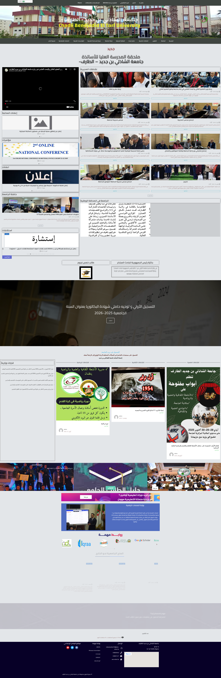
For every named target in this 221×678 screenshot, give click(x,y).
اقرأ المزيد (217, 450)
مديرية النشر (51, 41)
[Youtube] (67, 647)
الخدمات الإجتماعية (64, 41)
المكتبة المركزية (120, 41)
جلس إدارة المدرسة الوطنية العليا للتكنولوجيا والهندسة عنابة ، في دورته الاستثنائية (115, 150)
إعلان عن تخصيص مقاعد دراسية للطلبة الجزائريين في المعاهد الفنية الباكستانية (78, 581)
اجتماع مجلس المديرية (186, 120)
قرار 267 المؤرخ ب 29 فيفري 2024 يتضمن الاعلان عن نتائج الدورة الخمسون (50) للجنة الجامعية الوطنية (27, 369)
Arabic (20, 1)
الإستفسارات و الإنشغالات (92, 3)
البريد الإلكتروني (124, 3)
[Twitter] (72, 647)
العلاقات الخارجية (143, 41)
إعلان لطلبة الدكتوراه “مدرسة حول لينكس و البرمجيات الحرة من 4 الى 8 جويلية (40, 185)
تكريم (186, 181)
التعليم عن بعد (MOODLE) (110, 3)
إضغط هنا (128, 274)
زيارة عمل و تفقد (115, 89)
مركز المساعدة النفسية (94, 41)
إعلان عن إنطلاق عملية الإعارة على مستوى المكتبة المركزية (40, 131)
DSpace (80, 3)
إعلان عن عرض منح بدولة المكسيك (113, 580)
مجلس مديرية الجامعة (115, 120)
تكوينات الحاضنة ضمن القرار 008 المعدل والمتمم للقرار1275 (57, 214)
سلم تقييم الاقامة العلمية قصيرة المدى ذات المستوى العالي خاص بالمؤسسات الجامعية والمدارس (29, 380)
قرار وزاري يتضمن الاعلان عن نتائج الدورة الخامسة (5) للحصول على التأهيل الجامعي (32, 389)
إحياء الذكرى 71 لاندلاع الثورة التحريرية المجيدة (149, 410)
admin (175, 453)
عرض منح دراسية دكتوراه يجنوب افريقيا (144, 580)
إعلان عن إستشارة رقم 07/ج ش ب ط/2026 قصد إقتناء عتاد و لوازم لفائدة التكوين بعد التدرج (40, 248)
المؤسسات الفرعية (78, 41)
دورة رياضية (104, 423)
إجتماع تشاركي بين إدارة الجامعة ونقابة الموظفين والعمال (185, 150)
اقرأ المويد (185, 98)
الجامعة (163, 41)
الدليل (134, 3)
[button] (39, 136)
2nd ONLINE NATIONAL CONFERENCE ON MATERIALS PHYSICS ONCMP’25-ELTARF (40, 158)
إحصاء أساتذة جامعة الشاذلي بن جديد (110, 358)
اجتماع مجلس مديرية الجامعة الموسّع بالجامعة (115, 181)
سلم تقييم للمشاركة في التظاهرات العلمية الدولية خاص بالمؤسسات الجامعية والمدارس (31, 384)
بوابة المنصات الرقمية (135, 505)
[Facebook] (76, 647)
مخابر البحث (131, 41)
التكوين (155, 41)
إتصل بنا (141, 3)
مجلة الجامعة (108, 41)
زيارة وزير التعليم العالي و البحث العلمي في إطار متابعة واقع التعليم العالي (185, 89)
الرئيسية (171, 41)
